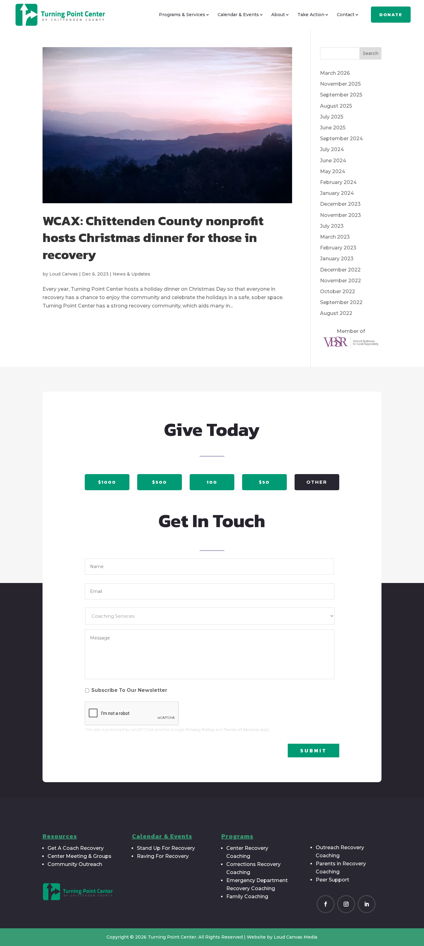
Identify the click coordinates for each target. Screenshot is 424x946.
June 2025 (332, 128)
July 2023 (332, 226)
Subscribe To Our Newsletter (129, 690)
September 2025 (341, 95)
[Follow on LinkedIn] (367, 904)
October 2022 (337, 291)
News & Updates (131, 274)
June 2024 (333, 161)
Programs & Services (182, 14)
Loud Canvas (63, 274)
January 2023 (337, 259)
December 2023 (340, 204)
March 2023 (335, 237)
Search (370, 53)
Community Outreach (74, 864)
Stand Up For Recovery (166, 848)
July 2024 (332, 149)
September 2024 (341, 138)
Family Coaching (247, 896)
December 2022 (340, 270)
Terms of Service (241, 729)
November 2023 (340, 215)
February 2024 (338, 182)
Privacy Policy (200, 729)
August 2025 (336, 106)
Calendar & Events (238, 14)
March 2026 (335, 73)
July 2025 (331, 117)
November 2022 (340, 281)
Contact (345, 14)
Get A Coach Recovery (75, 848)
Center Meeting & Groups (79, 856)
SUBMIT (313, 750)
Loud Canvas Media (295, 937)
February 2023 (338, 248)
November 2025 (340, 84)
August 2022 (336, 313)
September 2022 (341, 302)
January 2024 (337, 193)
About (278, 14)
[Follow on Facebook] (326, 904)
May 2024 (332, 171)
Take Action (310, 14)
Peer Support (332, 880)
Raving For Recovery (163, 856)
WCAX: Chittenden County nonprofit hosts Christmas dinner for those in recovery (153, 237)
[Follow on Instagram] (346, 904)
